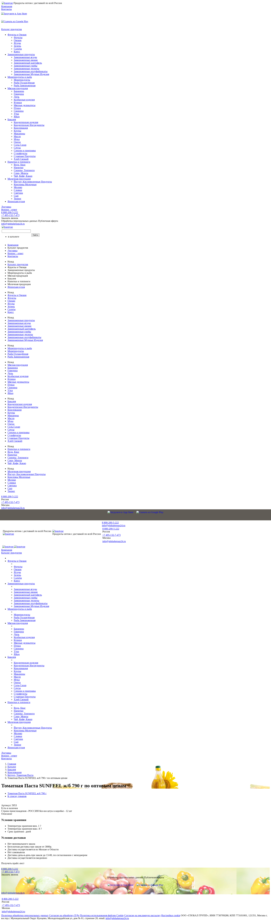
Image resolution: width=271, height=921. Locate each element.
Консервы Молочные (25, 184)
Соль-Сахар (20, 145)
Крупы (17, 130)
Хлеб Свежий (21, 159)
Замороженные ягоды (25, 57)
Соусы (17, 147)
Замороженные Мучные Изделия (31, 74)
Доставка (6, 206)
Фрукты (18, 37)
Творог (17, 198)
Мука (17, 139)
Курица (18, 102)
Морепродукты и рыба (20, 77)
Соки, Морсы (21, 173)
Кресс (17, 51)
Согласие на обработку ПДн (64, 915)
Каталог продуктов (11, 29)
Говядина (19, 94)
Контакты (6, 9)
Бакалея (12, 119)
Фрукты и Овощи (17, 34)
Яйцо (17, 116)
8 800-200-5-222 (9, 212)
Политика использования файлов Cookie (102, 915)
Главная (12, 764)
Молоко (18, 187)
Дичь (16, 96)
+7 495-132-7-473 (10, 215)
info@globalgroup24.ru (117, 918)
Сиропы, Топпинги (24, 170)
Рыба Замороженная (24, 85)
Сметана (18, 193)
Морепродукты (22, 80)
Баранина (19, 91)
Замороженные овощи (26, 60)
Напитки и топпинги (19, 162)
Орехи (17, 142)
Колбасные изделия (24, 99)
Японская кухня (16, 201)
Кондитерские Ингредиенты (29, 125)
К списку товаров (17, 796)
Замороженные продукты (21, 54)
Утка (16, 113)
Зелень (17, 46)
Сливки (18, 190)
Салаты (18, 48)
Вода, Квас (20, 164)
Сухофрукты (20, 153)
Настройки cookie (170, 915)
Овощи (17, 40)
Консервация (21, 128)
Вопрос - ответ (9, 209)
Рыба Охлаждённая (24, 82)
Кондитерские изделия (26, 122)
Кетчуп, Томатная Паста (20, 775)
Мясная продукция (18, 88)
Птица (17, 108)
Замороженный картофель (28, 63)
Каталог (12, 766)
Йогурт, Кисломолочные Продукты (33, 181)
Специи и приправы (25, 150)
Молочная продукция (19, 178)
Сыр (16, 195)
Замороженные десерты (26, 68)
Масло (17, 136)
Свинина (19, 111)
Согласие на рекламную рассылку (142, 915)
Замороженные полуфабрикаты (31, 71)
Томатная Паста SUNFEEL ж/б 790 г (27, 793)
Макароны (19, 133)
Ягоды (17, 43)
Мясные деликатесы (24, 105)
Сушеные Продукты (25, 156)
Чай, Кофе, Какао (23, 176)
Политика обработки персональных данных (24, 915)
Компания (6, 6)
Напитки (18, 167)
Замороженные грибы (25, 65)
